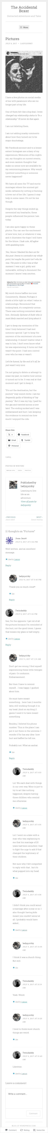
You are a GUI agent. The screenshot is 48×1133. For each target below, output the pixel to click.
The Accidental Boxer (24, 9)
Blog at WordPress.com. (24, 1126)
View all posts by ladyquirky (28, 503)
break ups (11, 470)
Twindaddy (21, 610)
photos (28, 470)
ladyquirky (26, 43)
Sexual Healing (37, 518)
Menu (25, 27)
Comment (33, 1113)
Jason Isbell (10, 518)
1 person (17, 559)
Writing (20, 466)
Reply (8, 565)
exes (20, 470)
